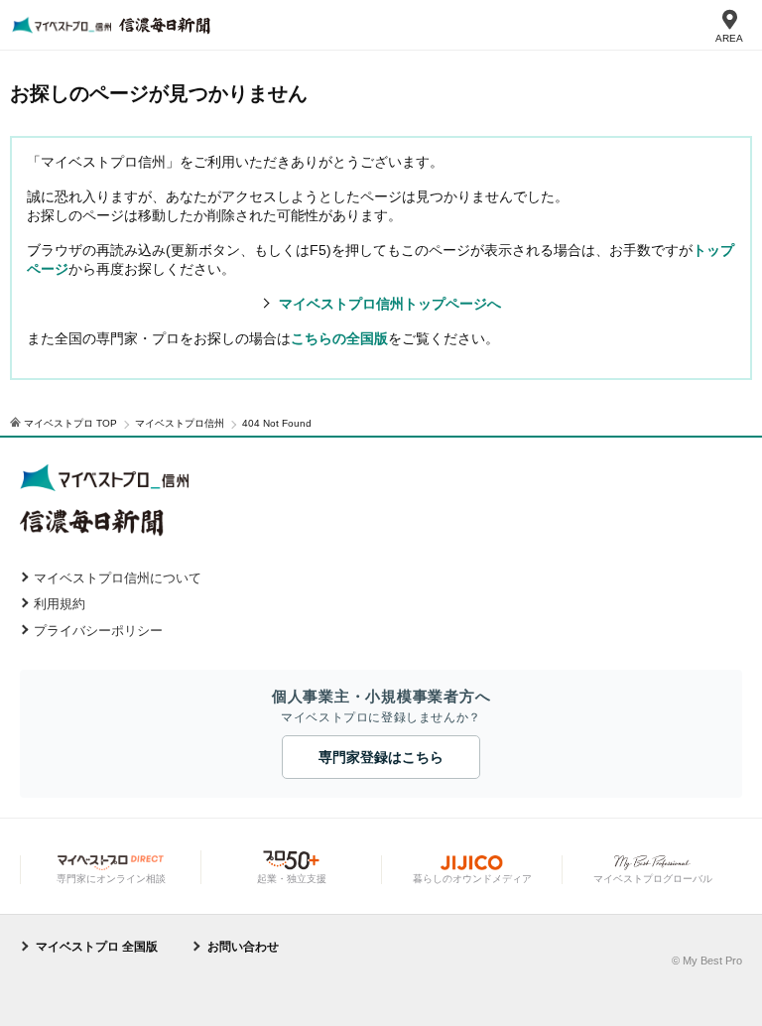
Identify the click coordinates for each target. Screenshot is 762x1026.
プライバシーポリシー (98, 630)
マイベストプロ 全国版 (97, 947)
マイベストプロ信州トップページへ (390, 304)
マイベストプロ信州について (117, 578)
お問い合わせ (243, 947)
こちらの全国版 (339, 338)
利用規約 (59, 603)
